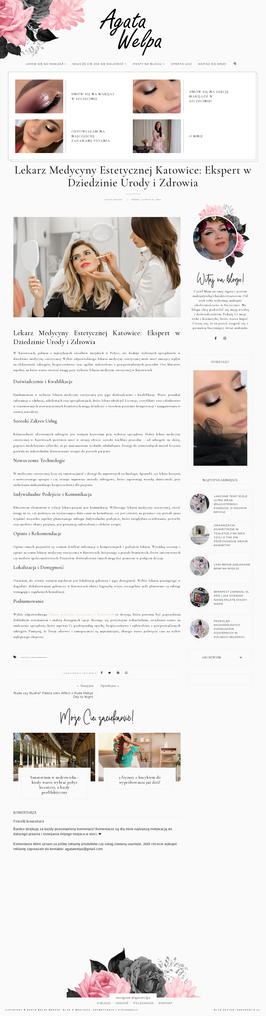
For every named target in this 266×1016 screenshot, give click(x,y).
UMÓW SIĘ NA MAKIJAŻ (45, 63)
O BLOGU (104, 1003)
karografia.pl (249, 1010)
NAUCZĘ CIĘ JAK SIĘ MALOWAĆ (99, 63)
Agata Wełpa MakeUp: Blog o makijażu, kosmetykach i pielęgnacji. (83, 1010)
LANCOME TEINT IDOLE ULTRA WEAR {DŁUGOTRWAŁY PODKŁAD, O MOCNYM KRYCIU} (231, 504)
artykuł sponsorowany (34, 657)
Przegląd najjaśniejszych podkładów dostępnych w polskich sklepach (229, 629)
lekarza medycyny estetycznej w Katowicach (81, 614)
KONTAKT (165, 1003)
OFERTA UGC (181, 63)
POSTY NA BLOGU (148, 63)
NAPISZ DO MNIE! (212, 63)
